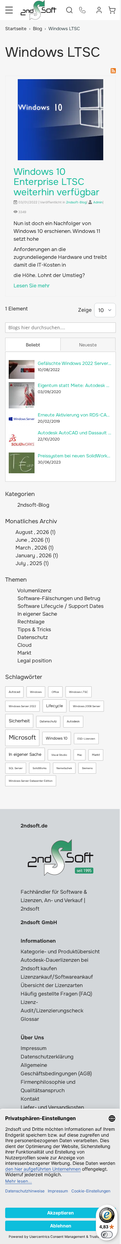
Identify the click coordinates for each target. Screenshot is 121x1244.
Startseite (15, 28)
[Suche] (111, 327)
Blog (37, 28)
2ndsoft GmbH (39, 922)
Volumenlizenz (33, 590)
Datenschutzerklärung (47, 1056)
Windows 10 (56, 738)
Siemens (87, 768)
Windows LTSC (78, 692)
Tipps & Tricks (33, 629)
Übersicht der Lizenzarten (52, 985)
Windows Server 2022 (22, 706)
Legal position (34, 660)
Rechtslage (30, 621)
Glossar (30, 1019)
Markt (23, 652)
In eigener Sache (36, 613)
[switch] (107, 1234)
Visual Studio (59, 754)
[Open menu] (9, 10)
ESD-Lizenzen (86, 738)
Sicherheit (19, 721)
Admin (98, 202)
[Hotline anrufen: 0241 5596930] (82, 10)
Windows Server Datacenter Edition (31, 780)
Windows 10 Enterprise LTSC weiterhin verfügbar (56, 182)
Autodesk (73, 721)
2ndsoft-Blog (33, 504)
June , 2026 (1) (31, 540)
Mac (79, 754)
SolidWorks (39, 768)
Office (55, 692)
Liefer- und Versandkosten (52, 1107)
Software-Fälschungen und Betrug (58, 598)
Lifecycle (54, 705)
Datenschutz (32, 637)
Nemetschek (64, 768)
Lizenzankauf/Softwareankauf (57, 976)
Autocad (14, 692)
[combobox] (60, 327)
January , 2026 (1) (35, 555)
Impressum (33, 1048)
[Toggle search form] (69, 10)
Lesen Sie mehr (32, 285)
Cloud (24, 645)
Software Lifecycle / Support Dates (60, 606)
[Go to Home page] (38, 10)
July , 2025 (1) (30, 563)
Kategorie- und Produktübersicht (60, 951)
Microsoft (22, 738)
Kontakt (30, 1098)
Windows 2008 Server (86, 706)
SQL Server (16, 768)
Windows (36, 692)
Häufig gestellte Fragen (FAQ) (56, 993)
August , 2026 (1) (33, 532)
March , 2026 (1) (33, 547)
